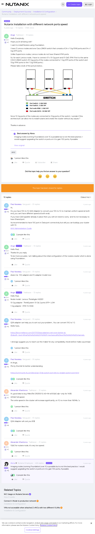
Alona (13, 463)
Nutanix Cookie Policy (48, 525)
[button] (2, 5)
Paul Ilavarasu (16, 204)
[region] (47, 527)
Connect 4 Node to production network (20, 501)
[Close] (91, 523)
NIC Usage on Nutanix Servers (16, 494)
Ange (13, 35)
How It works (9, 497)
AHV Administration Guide (21, 228)
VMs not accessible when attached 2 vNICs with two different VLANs (32, 508)
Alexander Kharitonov (19, 390)
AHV (13, 152)
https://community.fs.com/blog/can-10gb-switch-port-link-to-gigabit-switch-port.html (45, 373)
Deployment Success (22, 12)
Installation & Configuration (44, 12)
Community (6, 12)
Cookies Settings (32, 530)
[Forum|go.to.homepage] (17, 4)
